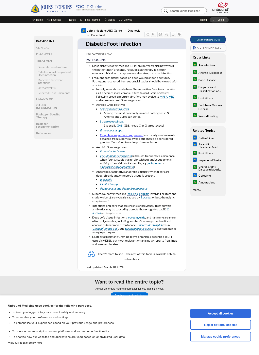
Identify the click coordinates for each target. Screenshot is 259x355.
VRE (171, 96)
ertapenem (155, 163)
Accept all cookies (221, 313)
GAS (120, 125)
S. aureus (146, 197)
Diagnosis (134, 30)
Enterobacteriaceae (112, 151)
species (105, 228)
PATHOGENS (45, 41)
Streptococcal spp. (112, 121)
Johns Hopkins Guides (81, 8)
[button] (126, 19)
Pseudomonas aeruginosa (116, 156)
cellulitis (132, 193)
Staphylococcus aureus (114, 109)
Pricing (203, 19)
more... (197, 189)
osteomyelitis (136, 217)
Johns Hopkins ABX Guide (104, 30)
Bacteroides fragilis (149, 225)
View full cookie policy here (25, 342)
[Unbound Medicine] (221, 7)
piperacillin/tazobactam (114, 166)
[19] (131, 166)
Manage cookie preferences (220, 336)
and (123, 188)
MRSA (164, 96)
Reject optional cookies (220, 324)
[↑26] (208, 39)
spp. (111, 130)
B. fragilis (106, 179)
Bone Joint (98, 35)
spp (109, 184)
